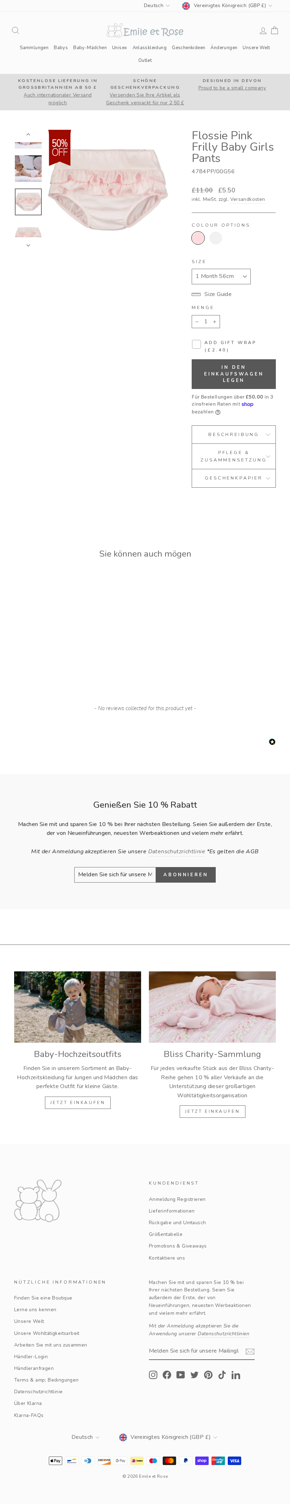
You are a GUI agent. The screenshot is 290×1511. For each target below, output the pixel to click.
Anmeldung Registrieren (177, 1199)
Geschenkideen (188, 48)
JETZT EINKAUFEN (77, 1102)
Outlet (145, 60)
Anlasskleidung (150, 48)
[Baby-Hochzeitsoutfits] (77, 1007)
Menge (203, 307)
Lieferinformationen (172, 1211)
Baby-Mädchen (90, 48)
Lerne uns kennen (35, 1309)
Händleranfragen (34, 1368)
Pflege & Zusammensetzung (234, 456)
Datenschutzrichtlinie (38, 1391)
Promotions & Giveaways (178, 1246)
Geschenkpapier (234, 478)
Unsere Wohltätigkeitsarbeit (47, 1333)
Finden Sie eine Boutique (43, 1298)
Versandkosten (247, 199)
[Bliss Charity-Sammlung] (212, 1007)
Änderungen (223, 48)
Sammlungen (34, 48)
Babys (61, 48)
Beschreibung (233, 434)
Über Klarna (28, 1403)
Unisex (119, 48)
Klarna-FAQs (29, 1415)
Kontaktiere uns (167, 1258)
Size (199, 261)
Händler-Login (31, 1356)
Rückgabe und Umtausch (177, 1222)
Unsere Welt (256, 48)
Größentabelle (165, 1234)
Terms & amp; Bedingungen (46, 1380)
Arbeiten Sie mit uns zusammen (50, 1345)
